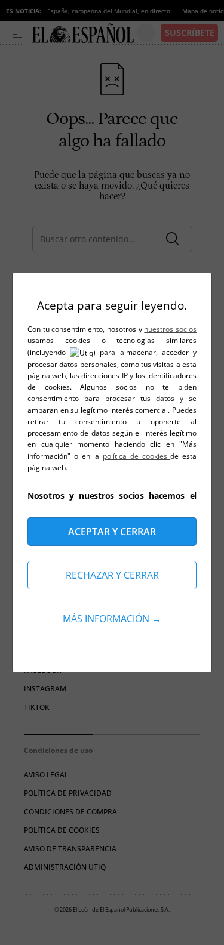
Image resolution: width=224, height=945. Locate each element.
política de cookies (136, 456)
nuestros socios (170, 329)
